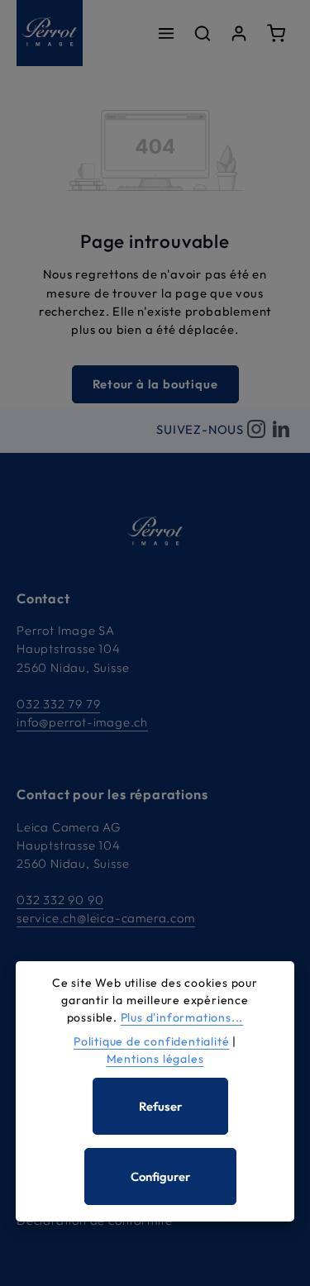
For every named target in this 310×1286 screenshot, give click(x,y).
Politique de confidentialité (151, 1041)
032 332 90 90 (60, 899)
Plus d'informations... (182, 1017)
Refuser (160, 1106)
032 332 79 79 (58, 704)
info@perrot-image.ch (82, 722)
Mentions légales (155, 1058)
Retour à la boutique (155, 384)
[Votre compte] (238, 33)
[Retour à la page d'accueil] (50, 33)
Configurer (160, 1176)
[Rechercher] (202, 33)
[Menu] (166, 33)
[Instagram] (256, 430)
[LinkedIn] (281, 430)
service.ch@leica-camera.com (106, 918)
